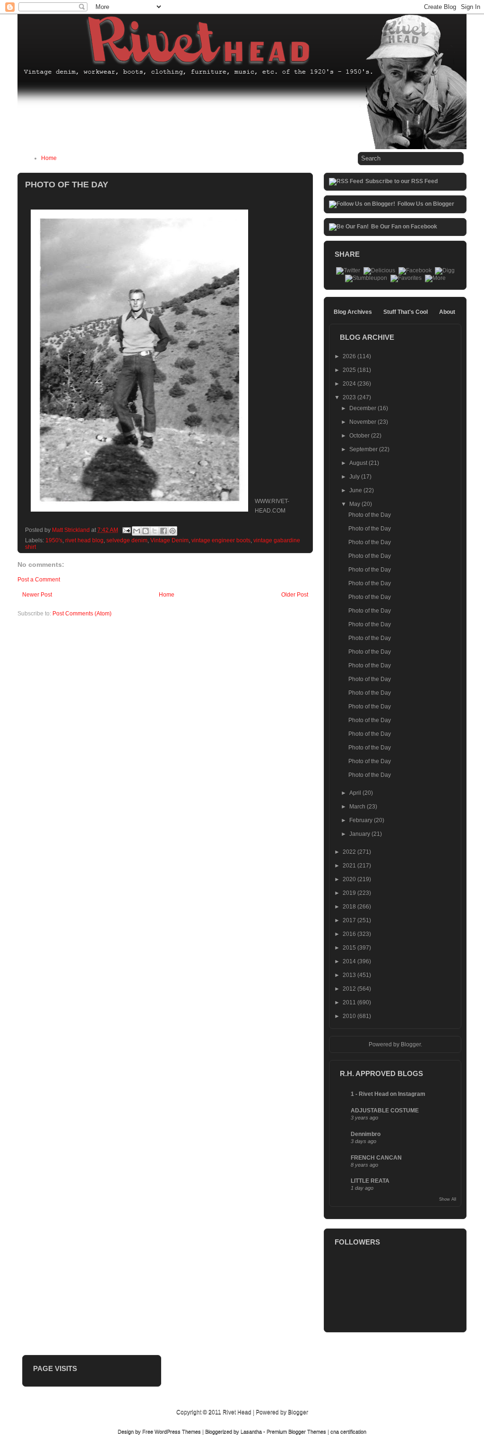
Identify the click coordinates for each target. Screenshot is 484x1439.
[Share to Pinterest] (172, 531)
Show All (447, 1199)
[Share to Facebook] (163, 531)
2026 (350, 356)
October (360, 435)
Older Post (294, 594)
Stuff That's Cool (405, 312)
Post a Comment (38, 579)
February (361, 820)
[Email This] (136, 531)
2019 (350, 893)
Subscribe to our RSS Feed (401, 181)
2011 (350, 1002)
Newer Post (37, 594)
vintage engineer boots (221, 540)
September (364, 449)
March (358, 806)
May (355, 504)
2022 (350, 852)
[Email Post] (126, 530)
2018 (350, 906)
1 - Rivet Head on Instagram (388, 1094)
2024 (350, 383)
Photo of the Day (369, 515)
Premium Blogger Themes (296, 1431)
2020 (350, 879)
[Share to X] (154, 531)
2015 (350, 947)
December (363, 408)
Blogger (411, 1044)
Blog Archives (353, 312)
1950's (53, 540)
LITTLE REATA (370, 1181)
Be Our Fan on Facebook (404, 226)
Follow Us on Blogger (426, 204)
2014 (350, 961)
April (356, 793)
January (360, 834)
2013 (350, 975)
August (359, 463)
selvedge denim (126, 540)
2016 (350, 934)
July (355, 476)
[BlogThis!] (145, 531)
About (447, 312)
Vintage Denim (169, 540)
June (356, 490)
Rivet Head (237, 1412)
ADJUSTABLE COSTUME (385, 1110)
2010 (350, 1016)
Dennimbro (365, 1134)
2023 (350, 397)
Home (49, 158)
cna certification (348, 1431)
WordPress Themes (178, 1431)
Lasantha (251, 1431)
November (363, 422)
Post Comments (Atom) (82, 613)
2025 (350, 370)
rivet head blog (84, 540)
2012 (350, 988)
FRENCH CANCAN (376, 1157)
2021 (350, 865)
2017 (350, 920)
